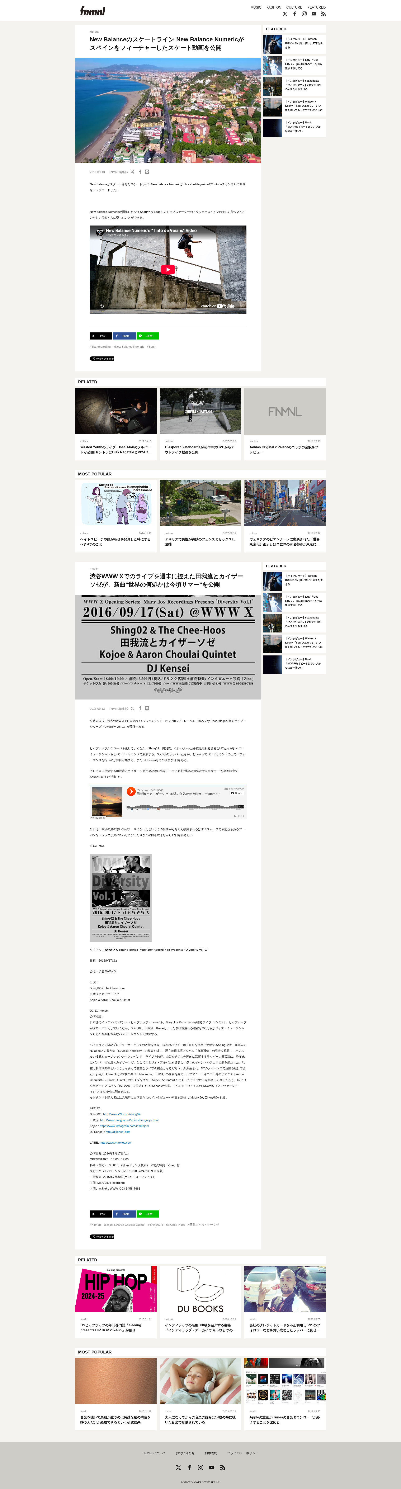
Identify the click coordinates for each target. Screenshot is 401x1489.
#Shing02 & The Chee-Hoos (166, 1224)
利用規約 (211, 1453)
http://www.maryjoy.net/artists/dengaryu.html (129, 1120)
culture (94, 31)
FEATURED (316, 7)
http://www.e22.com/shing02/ (122, 1114)
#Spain (151, 346)
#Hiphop (95, 1224)
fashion (254, 441)
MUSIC (256, 7)
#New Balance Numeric (128, 346)
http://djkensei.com (118, 1131)
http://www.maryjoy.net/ (115, 1142)
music (94, 568)
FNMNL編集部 (118, 172)
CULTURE (294, 7)
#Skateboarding (100, 346)
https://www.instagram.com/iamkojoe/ (124, 1126)
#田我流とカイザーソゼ (203, 1224)
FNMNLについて (154, 1453)
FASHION (273, 7)
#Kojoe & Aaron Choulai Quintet (124, 1224)
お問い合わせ (185, 1453)
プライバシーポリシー (243, 1453)
